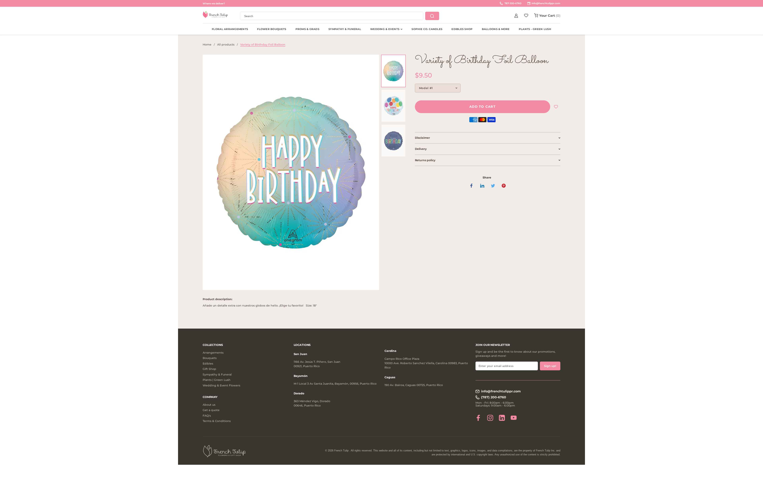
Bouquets (210, 358)
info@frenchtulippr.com (501, 391)
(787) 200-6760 (493, 397)
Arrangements (213, 352)
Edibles (208, 363)
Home (207, 44)
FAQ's (207, 415)
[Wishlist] (526, 16)
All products (225, 44)
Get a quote (211, 410)
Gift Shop (209, 369)
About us (209, 404)
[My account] (516, 16)
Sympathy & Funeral (217, 374)
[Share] (471, 185)
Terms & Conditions (217, 421)
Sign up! (550, 366)
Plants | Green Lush (216, 380)
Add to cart (482, 107)
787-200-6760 (512, 3)
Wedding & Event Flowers (221, 385)
